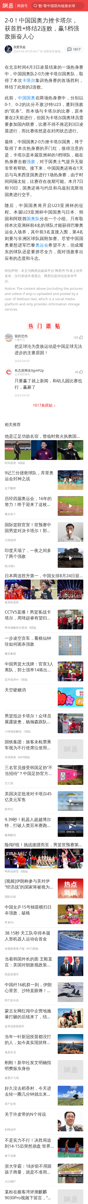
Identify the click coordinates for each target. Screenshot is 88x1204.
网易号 (22, 5)
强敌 (31, 161)
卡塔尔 (28, 80)
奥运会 (42, 245)
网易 (7, 5)
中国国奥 (26, 98)
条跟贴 (43, 405)
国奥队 (33, 218)
